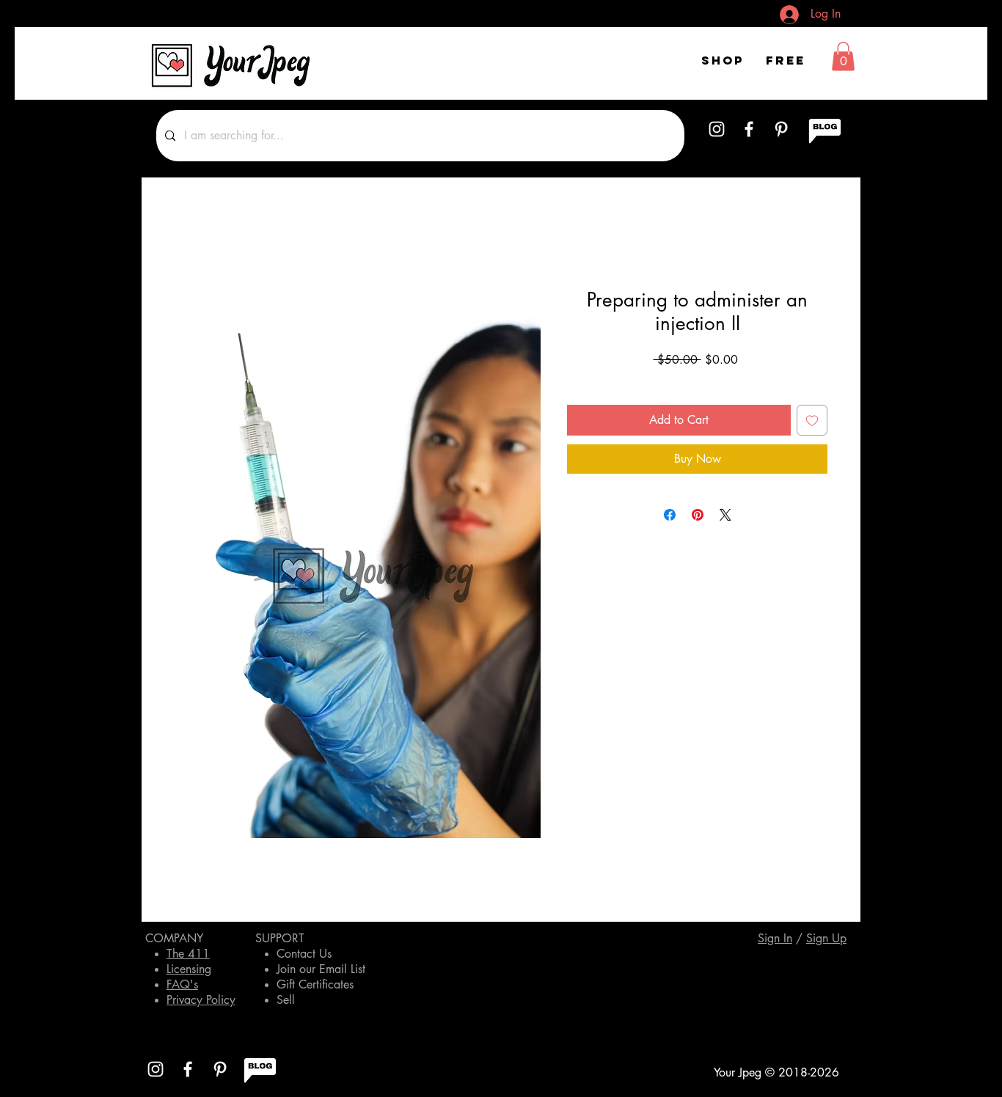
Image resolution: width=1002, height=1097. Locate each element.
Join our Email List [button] (321, 969)
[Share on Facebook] (670, 515)
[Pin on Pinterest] (697, 515)
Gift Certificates (315, 984)
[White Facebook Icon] (749, 129)
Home (189, 235)
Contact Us (304, 953)
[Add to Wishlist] (812, 420)
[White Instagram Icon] (716, 129)
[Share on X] (725, 515)
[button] (843, 56)
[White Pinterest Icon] (781, 129)
